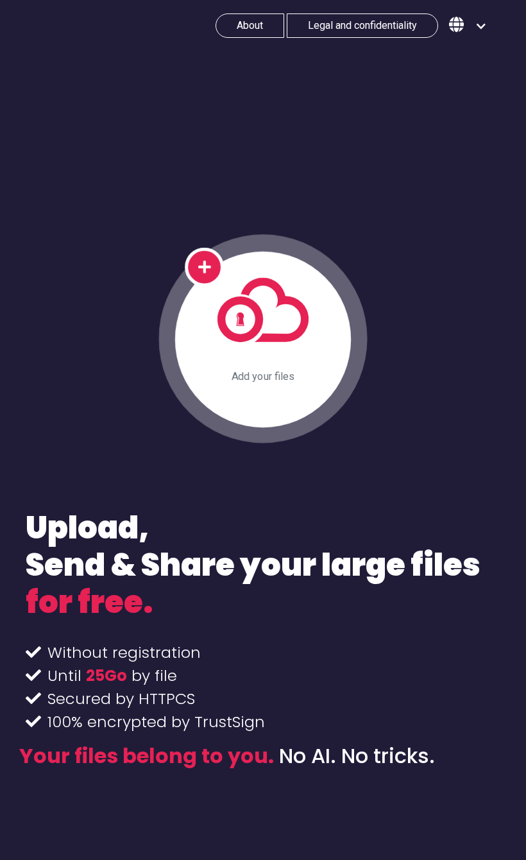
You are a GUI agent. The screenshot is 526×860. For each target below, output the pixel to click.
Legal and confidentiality (362, 25)
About (250, 25)
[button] (467, 25)
